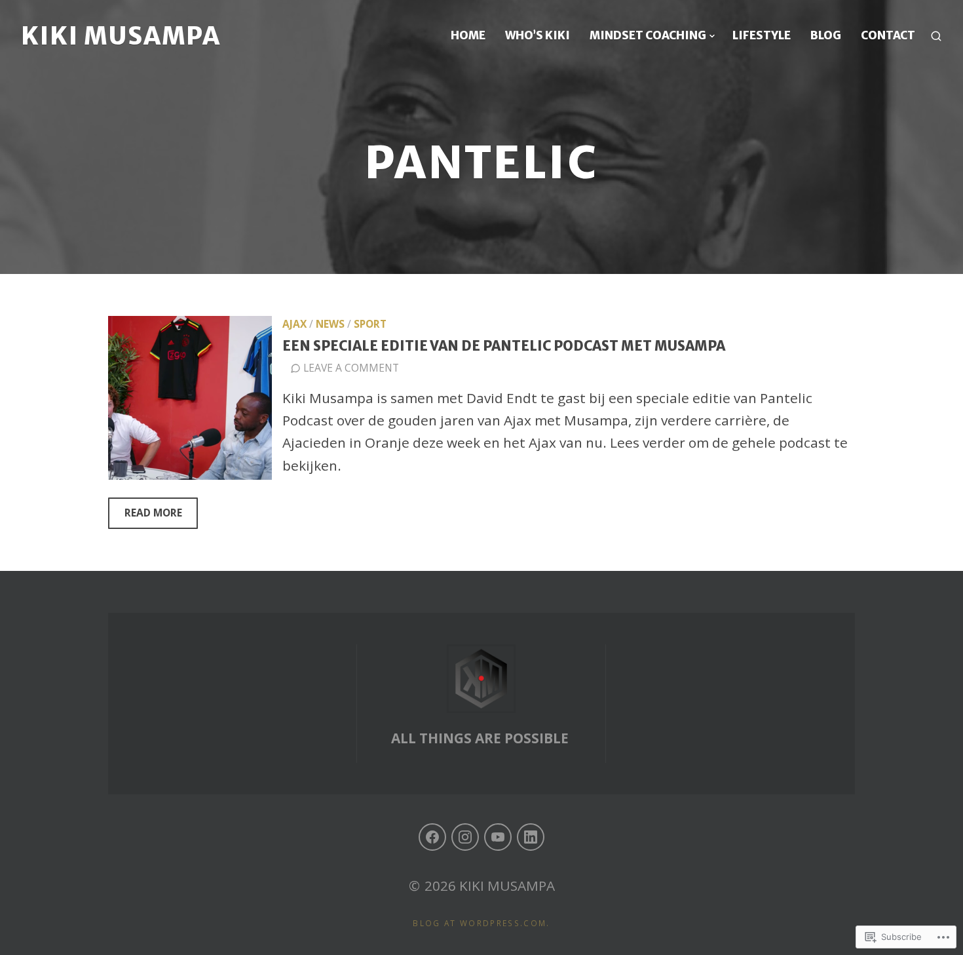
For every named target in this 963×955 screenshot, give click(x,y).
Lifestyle (761, 35)
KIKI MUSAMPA (121, 36)
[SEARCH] (936, 36)
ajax (294, 324)
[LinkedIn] (530, 837)
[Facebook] (432, 837)
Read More (145, 517)
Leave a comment (351, 368)
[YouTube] (498, 837)
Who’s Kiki (537, 35)
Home (468, 35)
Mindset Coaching (648, 35)
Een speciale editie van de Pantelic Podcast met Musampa (503, 346)
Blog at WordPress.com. (481, 923)
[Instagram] (465, 837)
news (330, 324)
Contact (888, 35)
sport (370, 324)
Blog (825, 35)
